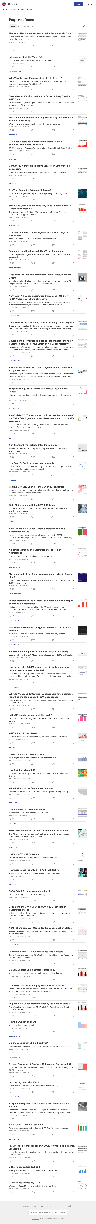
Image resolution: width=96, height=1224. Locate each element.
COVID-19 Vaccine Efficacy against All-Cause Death (36, 985)
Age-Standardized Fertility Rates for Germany (33, 445)
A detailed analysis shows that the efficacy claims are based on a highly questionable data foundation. (39, 914)
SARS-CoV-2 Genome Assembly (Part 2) (30, 891)
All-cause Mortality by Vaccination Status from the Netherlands (36, 551)
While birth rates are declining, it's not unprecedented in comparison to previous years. (39, 449)
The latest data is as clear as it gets (23, 1025)
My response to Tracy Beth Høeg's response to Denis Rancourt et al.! (41, 575)
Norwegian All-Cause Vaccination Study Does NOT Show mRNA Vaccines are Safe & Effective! (38, 297)
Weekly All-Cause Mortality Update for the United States (33, 1170)
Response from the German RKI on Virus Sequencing (36, 251)
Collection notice (66, 1206)
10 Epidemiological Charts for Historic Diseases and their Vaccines (39, 1105)
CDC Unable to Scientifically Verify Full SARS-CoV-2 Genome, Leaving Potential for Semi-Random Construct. (38, 425)
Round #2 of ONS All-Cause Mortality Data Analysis (36, 951)
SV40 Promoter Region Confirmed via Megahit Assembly (39, 651)
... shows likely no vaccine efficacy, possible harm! (30, 556)
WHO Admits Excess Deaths (24, 733)
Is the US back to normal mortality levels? (30, 715)
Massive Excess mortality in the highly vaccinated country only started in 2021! (40, 396)
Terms (54, 1206)
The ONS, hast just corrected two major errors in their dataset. (35, 973)
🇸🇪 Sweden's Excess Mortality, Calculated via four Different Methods (40, 629)
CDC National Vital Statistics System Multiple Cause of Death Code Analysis (41, 148)
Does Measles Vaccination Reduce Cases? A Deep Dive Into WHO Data (40, 98)
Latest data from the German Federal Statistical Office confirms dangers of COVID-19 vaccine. (41, 1068)
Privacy (48, 1206)
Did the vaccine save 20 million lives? (28, 1043)
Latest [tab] (13, 26)
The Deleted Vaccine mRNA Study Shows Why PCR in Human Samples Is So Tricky (41, 119)
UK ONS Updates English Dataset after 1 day (32, 970)
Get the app (60, 1212)
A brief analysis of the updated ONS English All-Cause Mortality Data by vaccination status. (39, 1008)
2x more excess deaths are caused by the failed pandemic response (38, 736)
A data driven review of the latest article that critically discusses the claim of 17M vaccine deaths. (41, 581)
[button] (4, 9)
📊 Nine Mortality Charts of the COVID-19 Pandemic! (36, 487)
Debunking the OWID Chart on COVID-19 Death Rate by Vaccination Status (37, 908)
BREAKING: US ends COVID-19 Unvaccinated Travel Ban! (38, 830)
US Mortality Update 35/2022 (24, 1182)
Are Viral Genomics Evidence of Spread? (30, 190)
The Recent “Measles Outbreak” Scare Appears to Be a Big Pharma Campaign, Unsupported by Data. (37, 213)
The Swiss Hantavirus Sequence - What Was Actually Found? (41, 33)
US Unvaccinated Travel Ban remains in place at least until (34, 857)
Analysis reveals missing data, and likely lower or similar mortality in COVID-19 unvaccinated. (42, 932)
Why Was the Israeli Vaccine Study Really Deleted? (35, 78)
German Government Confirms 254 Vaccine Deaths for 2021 (40, 1064)
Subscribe (78, 4)
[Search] (84, 26)
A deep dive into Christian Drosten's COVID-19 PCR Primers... (35, 873)
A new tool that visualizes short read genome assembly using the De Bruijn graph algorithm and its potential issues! (41, 467)
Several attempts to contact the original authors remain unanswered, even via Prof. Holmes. (41, 701)
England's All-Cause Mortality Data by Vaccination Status (39, 1003)
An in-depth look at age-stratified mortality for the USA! (33, 757)
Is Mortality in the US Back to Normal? (28, 754)
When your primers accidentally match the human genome (34, 124)
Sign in (89, 4)
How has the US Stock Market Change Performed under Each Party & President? (41, 369)
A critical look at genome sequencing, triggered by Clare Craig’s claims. (39, 193)
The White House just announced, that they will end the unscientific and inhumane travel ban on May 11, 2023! (39, 835)
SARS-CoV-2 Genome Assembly (26, 1124)
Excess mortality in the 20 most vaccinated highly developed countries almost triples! (41, 602)
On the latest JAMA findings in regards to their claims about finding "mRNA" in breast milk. (41, 1153)
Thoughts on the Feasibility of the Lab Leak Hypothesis (32, 238)
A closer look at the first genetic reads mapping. (29, 812)
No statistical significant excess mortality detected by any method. (37, 633)
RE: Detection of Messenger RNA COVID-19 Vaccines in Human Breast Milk (42, 1147)
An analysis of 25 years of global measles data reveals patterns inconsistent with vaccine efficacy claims (41, 103)
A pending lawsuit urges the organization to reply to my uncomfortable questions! (39, 255)
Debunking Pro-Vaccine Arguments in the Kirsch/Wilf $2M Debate (40, 276)
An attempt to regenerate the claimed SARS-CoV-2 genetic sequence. (38, 1128)
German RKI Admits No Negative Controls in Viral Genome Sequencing (39, 167)
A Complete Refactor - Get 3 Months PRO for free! (30, 60)
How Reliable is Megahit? (22, 770)
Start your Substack (41, 1212)
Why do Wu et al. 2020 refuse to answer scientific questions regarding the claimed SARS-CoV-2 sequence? (41, 695)
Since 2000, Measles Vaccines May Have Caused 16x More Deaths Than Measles (40, 207)
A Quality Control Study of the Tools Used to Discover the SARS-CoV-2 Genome (39, 774)
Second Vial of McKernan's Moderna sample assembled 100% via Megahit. (41, 655)
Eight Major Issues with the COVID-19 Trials (32, 505)
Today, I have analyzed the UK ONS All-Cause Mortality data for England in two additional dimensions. (41, 956)
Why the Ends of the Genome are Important (31, 788)
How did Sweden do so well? (23, 1022)
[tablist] (21, 26)
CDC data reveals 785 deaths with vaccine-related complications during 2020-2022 (35, 143)
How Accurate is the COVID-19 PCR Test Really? (34, 870)
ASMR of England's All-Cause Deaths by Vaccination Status (40, 928)
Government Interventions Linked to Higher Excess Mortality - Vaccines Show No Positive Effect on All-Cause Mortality (41, 342)
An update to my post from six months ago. (28, 894)
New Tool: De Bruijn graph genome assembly (32, 463)
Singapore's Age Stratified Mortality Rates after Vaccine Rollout (38, 390)
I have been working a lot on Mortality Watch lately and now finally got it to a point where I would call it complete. (41, 491)
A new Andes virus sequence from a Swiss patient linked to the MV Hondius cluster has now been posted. (41, 37)
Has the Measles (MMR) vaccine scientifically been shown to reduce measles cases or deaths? (41, 669)
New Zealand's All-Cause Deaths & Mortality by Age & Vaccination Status (37, 530)
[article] (48, 39)
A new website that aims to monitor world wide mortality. (34, 1085)
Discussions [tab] (28, 26)
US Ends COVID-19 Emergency (25, 854)
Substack (35, 1218)
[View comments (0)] (32, 475)
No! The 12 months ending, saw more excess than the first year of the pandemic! (39, 719)
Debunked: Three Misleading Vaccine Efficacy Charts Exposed (42, 322)
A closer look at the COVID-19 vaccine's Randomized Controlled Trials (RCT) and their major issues (41, 509)
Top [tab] (19, 26)
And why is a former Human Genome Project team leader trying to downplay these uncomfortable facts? (37, 82)
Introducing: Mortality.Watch (24, 1082)
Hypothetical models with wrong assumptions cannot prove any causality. (40, 1046)
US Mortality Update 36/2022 (24, 1167)
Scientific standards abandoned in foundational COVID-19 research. (38, 172)
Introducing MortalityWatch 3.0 (25, 57)
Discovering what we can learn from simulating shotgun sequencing (38, 791)
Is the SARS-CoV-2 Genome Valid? (27, 809)
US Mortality (21, 42)
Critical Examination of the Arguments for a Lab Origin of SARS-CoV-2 (39, 234)
